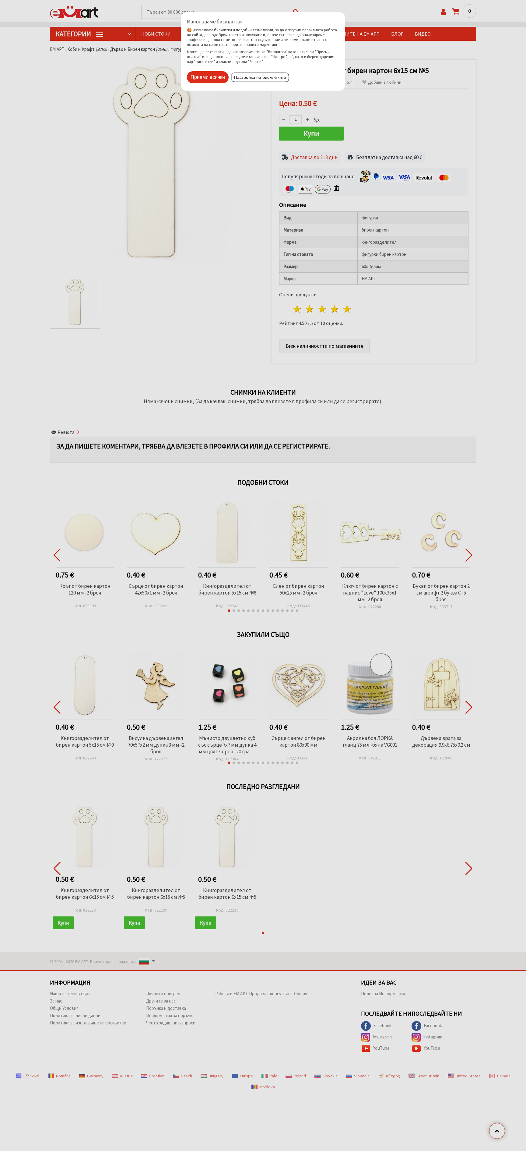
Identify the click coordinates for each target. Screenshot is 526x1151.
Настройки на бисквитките (260, 77)
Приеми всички (208, 77)
